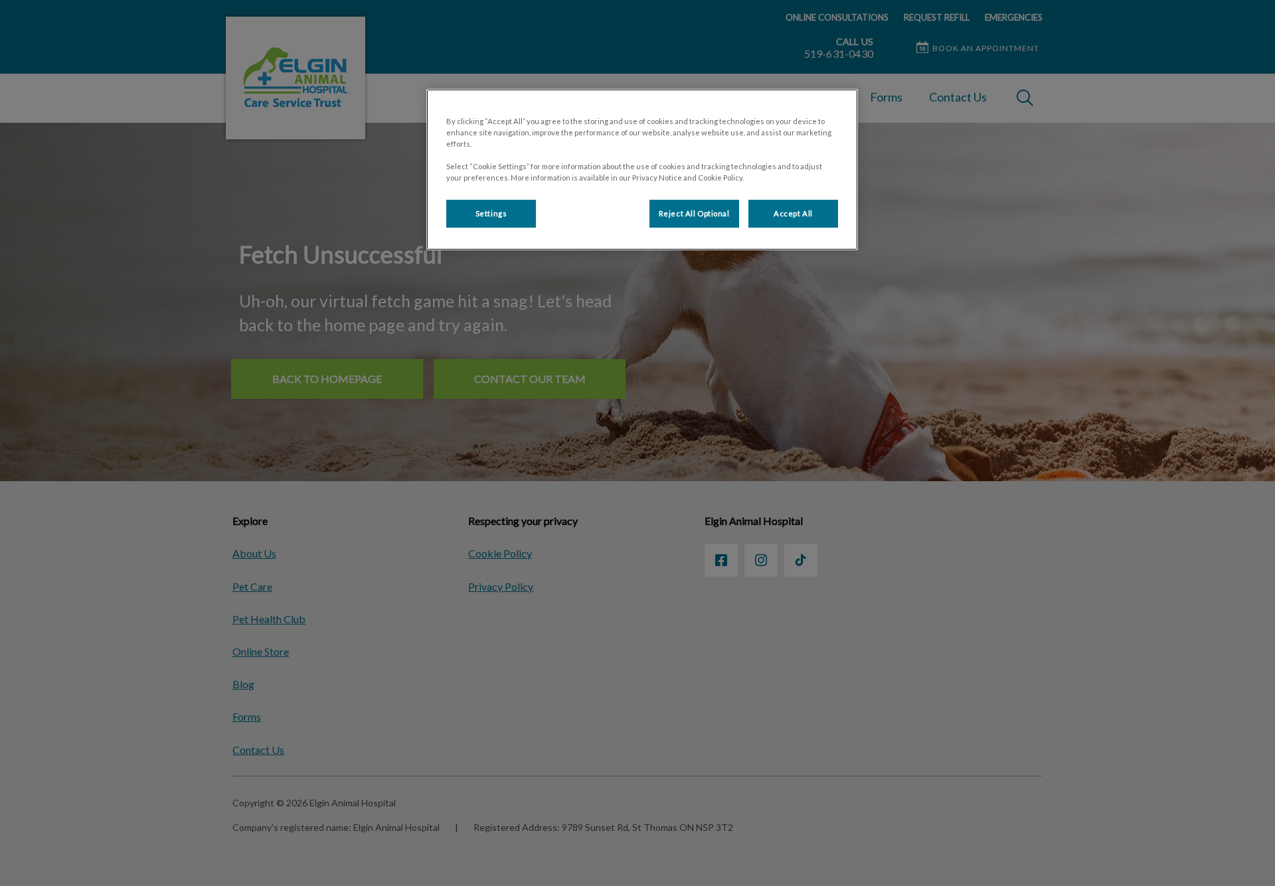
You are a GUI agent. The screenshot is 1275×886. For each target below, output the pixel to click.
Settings (491, 213)
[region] (642, 169)
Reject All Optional (694, 213)
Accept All (793, 213)
